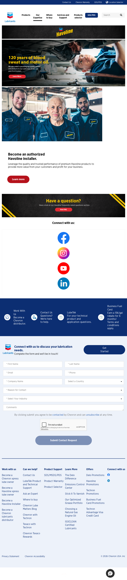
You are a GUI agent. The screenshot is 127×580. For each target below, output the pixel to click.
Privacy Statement (10, 556)
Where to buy (30, 499)
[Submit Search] (121, 15)
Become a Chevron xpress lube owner (10, 478)
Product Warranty (54, 481)
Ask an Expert (30, 494)
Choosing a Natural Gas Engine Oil (71, 512)
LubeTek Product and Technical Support (32, 484)
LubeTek (71, 312)
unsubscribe (92, 415)
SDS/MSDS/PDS (53, 475)
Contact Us (66, 2)
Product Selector (53, 487)
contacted (57, 415)
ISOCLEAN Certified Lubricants (71, 525)
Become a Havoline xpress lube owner (10, 491)
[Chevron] (10, 22)
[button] (18, 179)
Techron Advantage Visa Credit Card (94, 512)
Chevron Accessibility (35, 556)
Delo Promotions (95, 475)
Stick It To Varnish (74, 494)
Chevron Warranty (83, 2)
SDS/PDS (98, 2)
